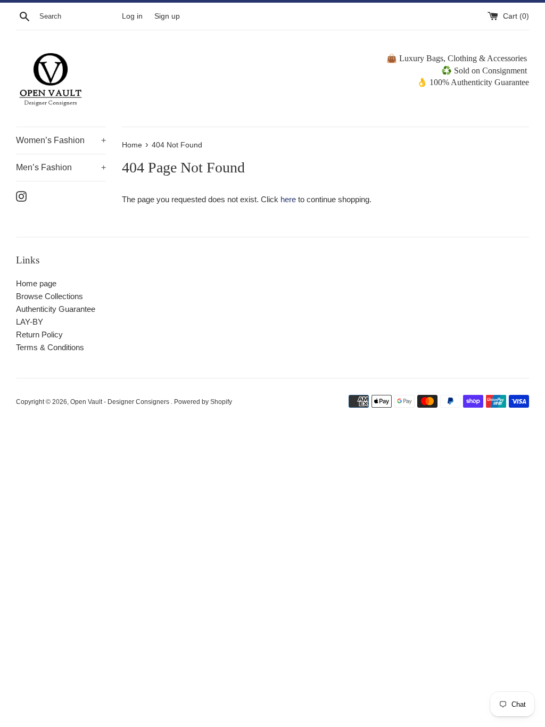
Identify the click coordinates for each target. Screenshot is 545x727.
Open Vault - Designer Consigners (120, 402)
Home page (36, 283)
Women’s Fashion (61, 140)
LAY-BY (29, 321)
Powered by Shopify (203, 402)
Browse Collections (49, 296)
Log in (132, 16)
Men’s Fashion (61, 167)
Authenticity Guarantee (55, 308)
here (288, 199)
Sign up (167, 16)
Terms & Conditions (50, 347)
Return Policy (39, 334)
